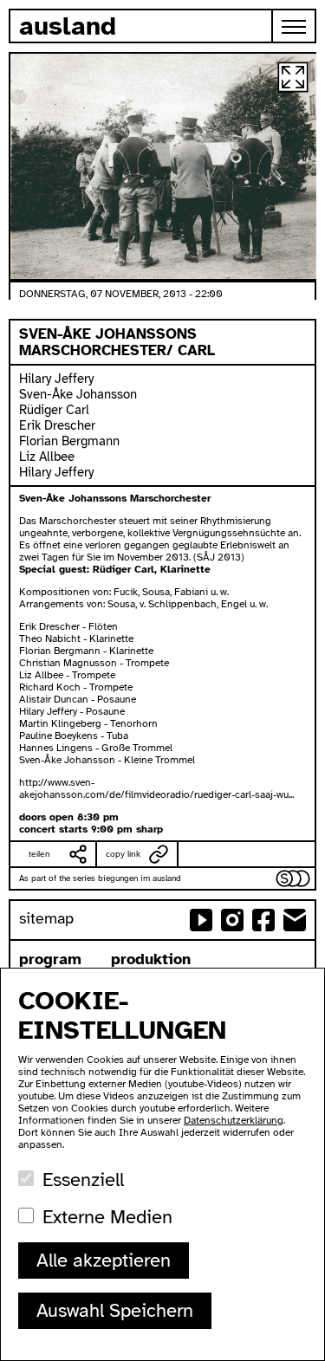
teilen (39, 854)
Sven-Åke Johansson (78, 394)
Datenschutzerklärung (233, 1120)
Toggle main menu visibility (294, 26)
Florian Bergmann (69, 441)
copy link (123, 854)
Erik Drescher (57, 425)
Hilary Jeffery (56, 378)
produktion (151, 959)
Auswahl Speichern (114, 1310)
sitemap (46, 918)
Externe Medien (107, 1216)
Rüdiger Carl (54, 410)
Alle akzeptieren (103, 1260)
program (50, 959)
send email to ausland (294, 920)
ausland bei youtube (201, 920)
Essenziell (83, 1179)
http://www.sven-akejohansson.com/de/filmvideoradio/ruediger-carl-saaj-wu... (156, 788)
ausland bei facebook (263, 920)
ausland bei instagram (232, 920)
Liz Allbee (47, 456)
